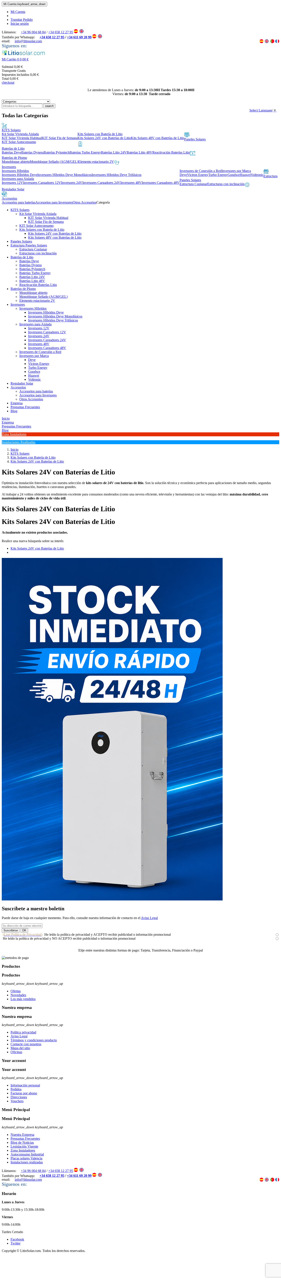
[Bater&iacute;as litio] (112, 899)
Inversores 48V (38, 344)
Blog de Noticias (22, 1142)
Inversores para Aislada (35, 324)
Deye (32, 360)
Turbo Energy (37, 367)
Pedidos (16, 1089)
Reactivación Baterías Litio (38, 285)
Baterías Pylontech (32, 269)
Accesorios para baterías (36, 391)
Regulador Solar (22, 383)
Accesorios (18, 387)
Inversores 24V (38, 336)
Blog (14, 411)
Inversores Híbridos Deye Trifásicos (53, 320)
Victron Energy (38, 364)
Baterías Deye (29, 261)
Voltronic (34, 379)
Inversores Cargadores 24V (47, 340)
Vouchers (17, 1101)
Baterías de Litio (22, 257)
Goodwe (34, 371)
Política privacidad (23, 1032)
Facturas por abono (24, 1093)
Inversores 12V (38, 328)
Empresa (17, 403)
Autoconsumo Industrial (27, 1154)
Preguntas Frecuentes (25, 407)
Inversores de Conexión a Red (40, 352)
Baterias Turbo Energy (35, 273)
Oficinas (16, 1052)
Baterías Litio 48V (32, 281)
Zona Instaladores (23, 1150)
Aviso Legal (149, 918)
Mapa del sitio (20, 1048)
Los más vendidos (23, 999)
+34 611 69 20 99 (79, 37)
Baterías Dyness (30, 265)
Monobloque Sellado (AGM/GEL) (43, 296)
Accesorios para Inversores (38, 395)
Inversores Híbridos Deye (46, 312)
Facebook (17, 1239)
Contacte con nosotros (26, 1044)
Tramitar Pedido (22, 19)
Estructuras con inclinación (38, 253)
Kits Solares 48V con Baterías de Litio (54, 237)
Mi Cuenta (18, 12)
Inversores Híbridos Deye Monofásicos (55, 316)
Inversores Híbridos (33, 308)
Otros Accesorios (31, 399)
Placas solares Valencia (26, 1158)
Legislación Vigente (24, 1146)
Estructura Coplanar (33, 249)
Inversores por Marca (34, 356)
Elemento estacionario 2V (37, 300)
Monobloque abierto (33, 293)
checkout (8, 82)
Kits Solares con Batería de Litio (41, 229)
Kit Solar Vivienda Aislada (37, 214)
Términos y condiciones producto (34, 1040)
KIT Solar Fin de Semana (46, 222)
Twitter (15, 1243)
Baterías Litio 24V (32, 277)
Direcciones (19, 1097)
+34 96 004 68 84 (33, 32)
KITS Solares (20, 210)
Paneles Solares (21, 241)
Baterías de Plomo (23, 289)
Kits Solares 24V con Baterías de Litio (54, 233)
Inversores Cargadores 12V (47, 332)
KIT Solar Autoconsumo (36, 225)
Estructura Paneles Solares (29, 245)
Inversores (18, 304)
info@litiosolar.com (28, 41)
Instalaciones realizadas (27, 1162)
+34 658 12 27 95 (60, 32)
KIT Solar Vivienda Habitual (48, 218)
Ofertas (16, 991)
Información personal (25, 1085)
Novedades (18, 995)
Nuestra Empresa (22, 1134)
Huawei (33, 375)
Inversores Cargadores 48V (47, 348)
